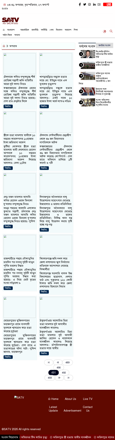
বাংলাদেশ (11, 30)
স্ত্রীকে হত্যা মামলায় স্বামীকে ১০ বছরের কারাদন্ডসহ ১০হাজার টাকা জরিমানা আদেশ (19, 139)
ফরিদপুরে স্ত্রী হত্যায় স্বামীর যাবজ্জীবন (104, 63)
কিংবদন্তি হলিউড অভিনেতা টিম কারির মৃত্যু (104, 54)
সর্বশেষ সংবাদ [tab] (87, 46)
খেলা (51, 30)
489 (67, 362)
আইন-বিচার (7, 35)
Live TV (87, 399)
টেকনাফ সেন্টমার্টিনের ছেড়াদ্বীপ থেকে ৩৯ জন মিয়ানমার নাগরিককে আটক (55, 139)
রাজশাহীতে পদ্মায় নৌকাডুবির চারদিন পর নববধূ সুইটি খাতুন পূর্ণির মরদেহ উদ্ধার (19, 262)
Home (54, 399)
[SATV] (10, 19)
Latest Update (53, 408)
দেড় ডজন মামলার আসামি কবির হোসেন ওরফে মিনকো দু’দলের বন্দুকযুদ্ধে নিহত (18, 200)
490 (59, 367)
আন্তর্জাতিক (24, 30)
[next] (59, 377)
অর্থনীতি (44, 30)
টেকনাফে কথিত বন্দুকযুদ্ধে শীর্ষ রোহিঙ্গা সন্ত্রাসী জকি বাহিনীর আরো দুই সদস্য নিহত (19, 80)
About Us (70, 399)
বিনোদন (59, 30)
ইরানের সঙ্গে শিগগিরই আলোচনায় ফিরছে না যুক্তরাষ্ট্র (104, 91)
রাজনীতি (35, 30)
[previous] (58, 362)
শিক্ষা (76, 30)
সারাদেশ (68, 30)
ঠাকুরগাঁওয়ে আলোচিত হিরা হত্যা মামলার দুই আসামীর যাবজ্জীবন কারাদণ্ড (54, 324)
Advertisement (72, 410)
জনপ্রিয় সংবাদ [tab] (105, 45)
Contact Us (88, 408)
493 (50, 377)
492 (64, 372)
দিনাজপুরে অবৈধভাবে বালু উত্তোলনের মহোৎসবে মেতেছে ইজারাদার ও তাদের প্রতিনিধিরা (55, 200)
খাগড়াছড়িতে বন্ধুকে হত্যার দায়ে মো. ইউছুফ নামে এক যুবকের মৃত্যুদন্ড (53, 80)
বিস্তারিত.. (8, 106)
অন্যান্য (17, 35)
